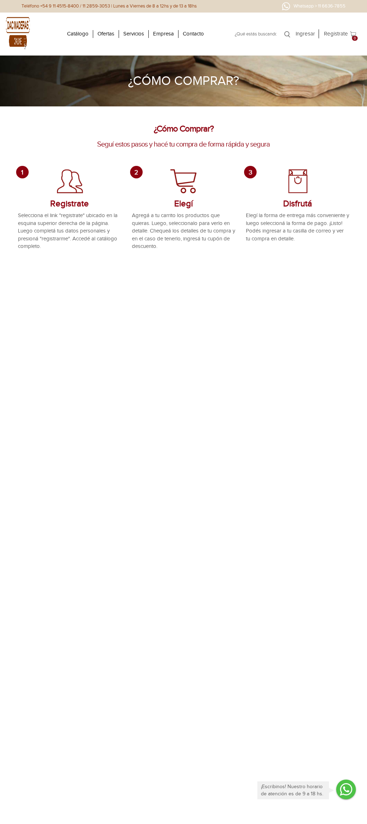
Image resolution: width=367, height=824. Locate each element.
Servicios (133, 34)
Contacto (193, 34)
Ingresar (305, 34)
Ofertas (105, 34)
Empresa (163, 34)
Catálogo (78, 34)
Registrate (336, 34)
